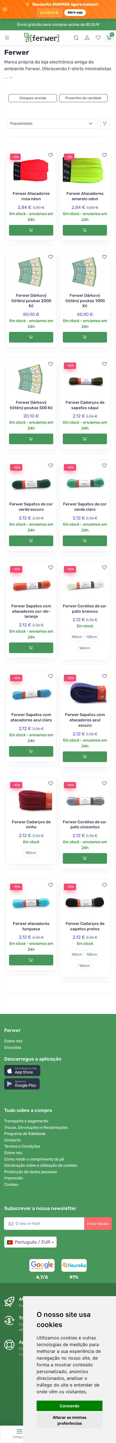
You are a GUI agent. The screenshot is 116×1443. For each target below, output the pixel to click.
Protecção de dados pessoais (30, 1172)
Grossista (12, 1047)
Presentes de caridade (83, 98)
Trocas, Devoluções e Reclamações (36, 1127)
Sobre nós (13, 1041)
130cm (91, 637)
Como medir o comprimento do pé (34, 1159)
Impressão (13, 1178)
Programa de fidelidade (25, 1133)
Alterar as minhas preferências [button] (69, 1420)
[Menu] (7, 37)
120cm (77, 637)
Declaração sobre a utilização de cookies (40, 1165)
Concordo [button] (69, 1405)
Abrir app (75, 12)
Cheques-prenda (32, 98)
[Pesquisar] (76, 37)
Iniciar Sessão (98, 1224)
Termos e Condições (22, 1146)
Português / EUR (32, 1242)
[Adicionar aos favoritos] (51, 155)
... (6, 77)
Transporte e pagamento (26, 1121)
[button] (22, 1070)
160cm (84, 648)
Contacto (12, 1140)
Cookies (11, 1184)
